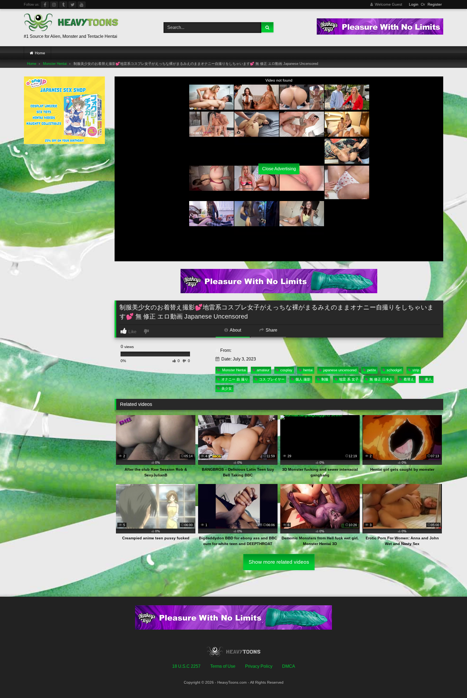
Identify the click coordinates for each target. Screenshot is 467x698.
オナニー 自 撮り (234, 379)
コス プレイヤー (272, 379)
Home (40, 53)
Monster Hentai (55, 64)
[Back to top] (450, 682)
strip (415, 370)
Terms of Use (222, 666)
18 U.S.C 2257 (186, 666)
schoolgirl (394, 370)
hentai (308, 370)
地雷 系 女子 (349, 379)
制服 (324, 379)
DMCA (288, 666)
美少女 (226, 388)
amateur (263, 370)
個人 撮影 (303, 379)
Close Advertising (279, 168)
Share (271, 330)
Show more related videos (279, 562)
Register (435, 4)
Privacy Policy (258, 666)
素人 (428, 379)
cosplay (286, 370)
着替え (408, 379)
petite (371, 370)
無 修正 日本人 (381, 379)
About (235, 330)
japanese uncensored (339, 370)
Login (413, 4)
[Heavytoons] (71, 23)
